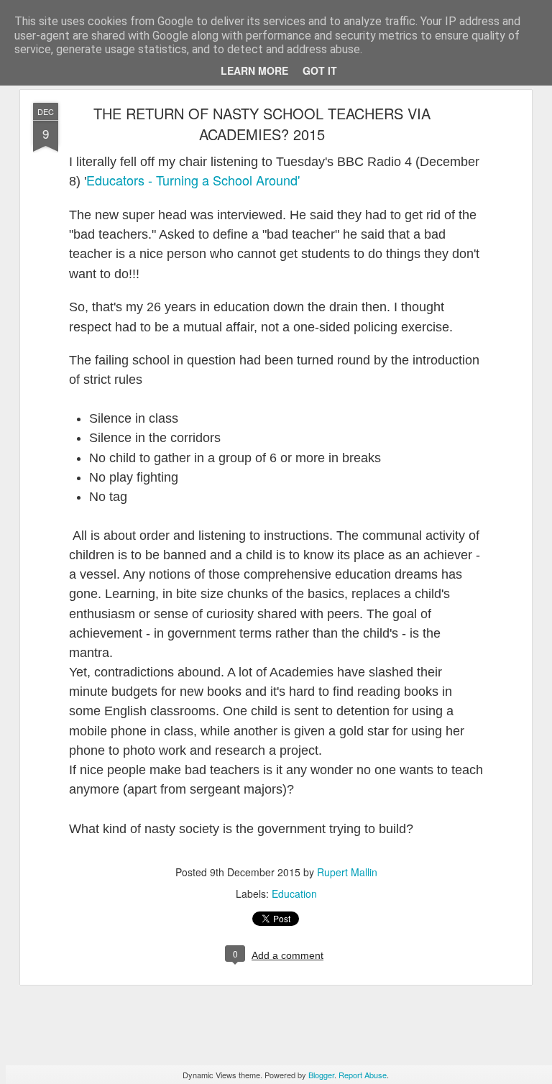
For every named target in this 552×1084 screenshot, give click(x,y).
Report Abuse (363, 1074)
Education (294, 893)
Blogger (321, 1074)
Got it (320, 70)
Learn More (254, 70)
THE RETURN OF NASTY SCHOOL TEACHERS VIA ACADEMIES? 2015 (262, 123)
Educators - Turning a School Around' (193, 179)
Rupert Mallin (347, 872)
